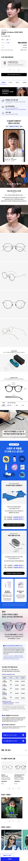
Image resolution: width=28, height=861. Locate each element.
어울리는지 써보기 (7, 855)
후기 (9, 39)
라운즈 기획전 (5, 795)
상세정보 (3, 82)
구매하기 (10, 859)
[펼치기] (14, 852)
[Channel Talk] (25, 848)
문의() (17, 82)
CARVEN (3, 30)
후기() (10, 82)
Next (26, 14)
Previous (1, 14)
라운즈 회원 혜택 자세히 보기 (14, 74)
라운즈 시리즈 (5, 827)
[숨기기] (25, 750)
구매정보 (24, 82)
